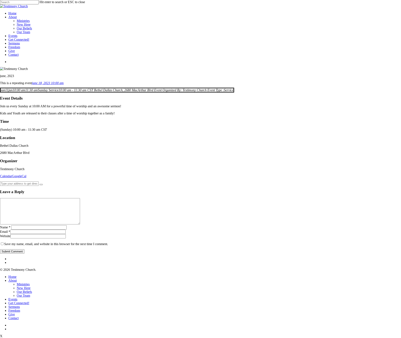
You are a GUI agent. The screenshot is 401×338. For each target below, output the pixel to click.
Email (5, 231)
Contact (13, 54)
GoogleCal (19, 176)
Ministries (23, 21)
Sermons (14, 43)
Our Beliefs (24, 28)
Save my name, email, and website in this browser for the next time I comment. (56, 244)
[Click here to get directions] (41, 184)
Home (12, 13)
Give (11, 51)
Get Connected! (18, 39)
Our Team (23, 32)
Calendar (6, 176)
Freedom (14, 47)
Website (5, 236)
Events (12, 36)
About (12, 17)
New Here (23, 24)
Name (5, 227)
